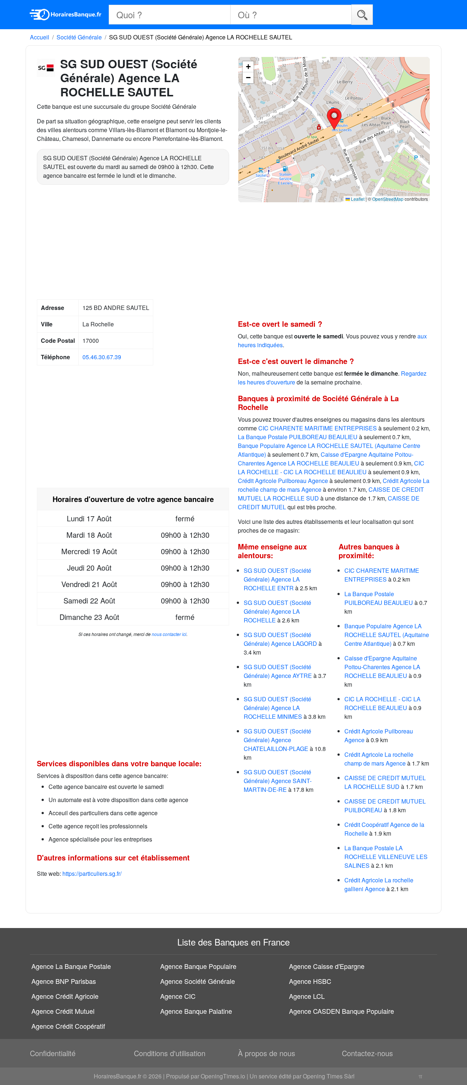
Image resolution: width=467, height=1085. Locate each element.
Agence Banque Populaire (198, 966)
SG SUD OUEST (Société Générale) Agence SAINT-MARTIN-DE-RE (278, 781)
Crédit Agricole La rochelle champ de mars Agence (378, 758)
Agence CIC (178, 996)
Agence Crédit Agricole (65, 996)
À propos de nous (266, 1053)
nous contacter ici (169, 634)
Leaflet (357, 199)
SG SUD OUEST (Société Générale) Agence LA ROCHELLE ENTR (277, 579)
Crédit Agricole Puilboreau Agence (283, 480)
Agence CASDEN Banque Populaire (341, 1011)
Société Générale (79, 37)
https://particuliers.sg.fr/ (91, 873)
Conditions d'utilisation (169, 1053)
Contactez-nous (367, 1053)
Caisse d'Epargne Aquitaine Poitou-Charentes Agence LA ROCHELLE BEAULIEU (325, 458)
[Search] (362, 14)
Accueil (39, 37)
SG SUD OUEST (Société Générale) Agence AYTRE (278, 671)
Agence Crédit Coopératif (68, 1026)
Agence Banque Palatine (196, 1011)
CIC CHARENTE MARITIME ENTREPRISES (317, 428)
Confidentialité (53, 1053)
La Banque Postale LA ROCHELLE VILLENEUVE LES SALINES (386, 857)
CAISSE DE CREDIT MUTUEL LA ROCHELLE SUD (385, 782)
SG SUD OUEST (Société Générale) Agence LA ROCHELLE (277, 611)
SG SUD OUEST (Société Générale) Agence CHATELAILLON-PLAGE (277, 740)
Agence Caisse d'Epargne (326, 966)
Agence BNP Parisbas (63, 981)
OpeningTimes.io (223, 1076)
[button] (334, 119)
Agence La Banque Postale (71, 966)
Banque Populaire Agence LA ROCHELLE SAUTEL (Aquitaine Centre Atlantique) (386, 635)
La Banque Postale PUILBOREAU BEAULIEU (298, 437)
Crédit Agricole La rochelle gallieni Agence (378, 884)
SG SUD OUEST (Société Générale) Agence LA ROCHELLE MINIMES (277, 708)
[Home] (65, 15)
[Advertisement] (133, 243)
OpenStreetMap (388, 199)
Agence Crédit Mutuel (62, 1011)
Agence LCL (307, 996)
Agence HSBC (310, 981)
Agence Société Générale (197, 981)
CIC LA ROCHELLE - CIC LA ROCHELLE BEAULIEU (331, 467)
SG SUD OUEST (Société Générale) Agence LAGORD (280, 639)
